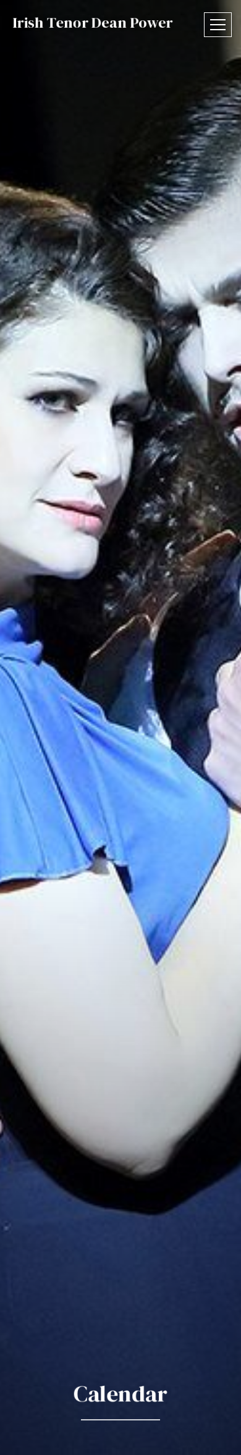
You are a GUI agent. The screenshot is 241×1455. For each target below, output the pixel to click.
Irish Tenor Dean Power (92, 22)
